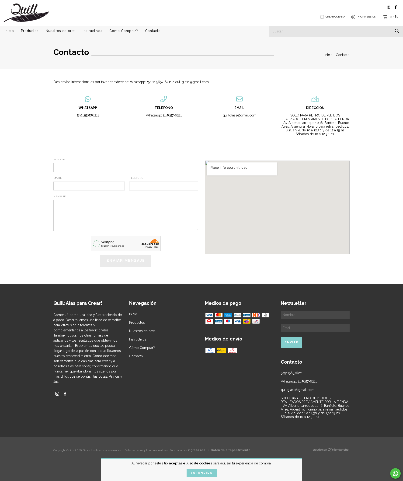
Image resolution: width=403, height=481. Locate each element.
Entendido (202, 472)
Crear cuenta (335, 16)
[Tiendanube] (331, 451)
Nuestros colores (61, 31)
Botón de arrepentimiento (230, 450)
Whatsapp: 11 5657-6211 (164, 115)
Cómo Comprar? (123, 31)
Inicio (9, 31)
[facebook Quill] (396, 7)
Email (57, 178)
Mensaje (59, 196)
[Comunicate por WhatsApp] (395, 473)
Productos (30, 31)
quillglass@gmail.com (239, 115)
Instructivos (92, 31)
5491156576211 (88, 115)
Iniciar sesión (366, 16)
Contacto (153, 31)
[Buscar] (397, 31)
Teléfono (136, 178)
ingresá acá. (197, 450)
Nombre (59, 159)
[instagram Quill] (388, 7)
